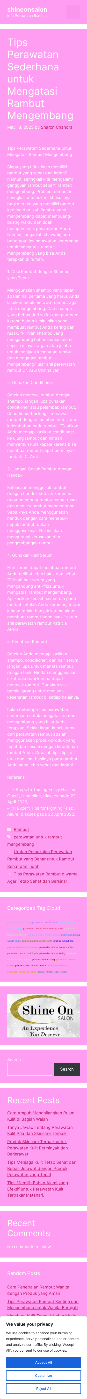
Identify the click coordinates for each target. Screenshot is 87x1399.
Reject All (43, 1388)
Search (14, 1059)
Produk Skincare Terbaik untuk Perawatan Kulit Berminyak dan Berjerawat (37, 1147)
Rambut (21, 829)
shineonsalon (27, 9)
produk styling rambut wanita (30, 965)
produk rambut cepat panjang (22, 947)
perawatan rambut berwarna (21, 971)
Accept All (43, 1362)
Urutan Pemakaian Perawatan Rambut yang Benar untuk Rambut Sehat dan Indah (40, 859)
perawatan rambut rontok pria (22, 953)
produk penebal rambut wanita (44, 934)
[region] (43, 1357)
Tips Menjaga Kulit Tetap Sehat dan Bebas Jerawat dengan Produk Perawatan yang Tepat (41, 1168)
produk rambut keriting (19, 922)
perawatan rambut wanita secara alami (43, 928)
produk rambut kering (43, 959)
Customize (43, 1375)
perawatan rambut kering (52, 953)
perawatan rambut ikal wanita (37, 941)
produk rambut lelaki (57, 965)
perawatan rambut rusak (44, 922)
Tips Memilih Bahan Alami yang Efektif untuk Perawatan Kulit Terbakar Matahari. (37, 1189)
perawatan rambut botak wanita (55, 947)
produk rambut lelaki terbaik (52, 971)
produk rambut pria (63, 941)
